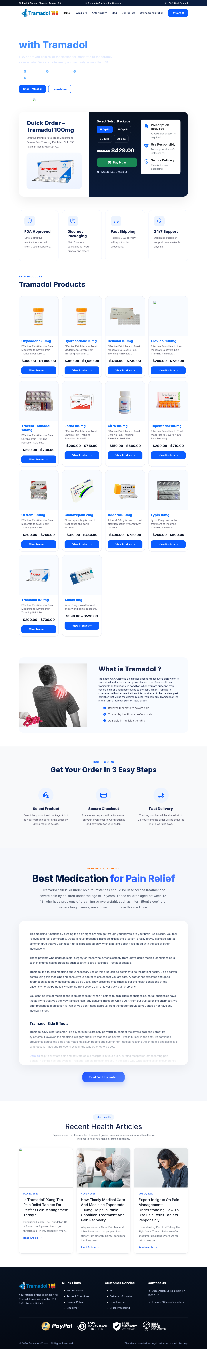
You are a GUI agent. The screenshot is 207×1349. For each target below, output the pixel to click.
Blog (114, 12)
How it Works (117, 1302)
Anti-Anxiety (99, 12)
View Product (37, 370)
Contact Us (128, 12)
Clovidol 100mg (163, 341)
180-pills (105, 129)
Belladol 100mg (120, 341)
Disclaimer (72, 1307)
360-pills (122, 129)
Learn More (60, 89)
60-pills (121, 138)
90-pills (104, 138)
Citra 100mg (118, 426)
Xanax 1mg (73, 600)
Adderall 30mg (120, 515)
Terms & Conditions (78, 1296)
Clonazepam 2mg (79, 515)
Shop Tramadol (32, 88)
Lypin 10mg (160, 515)
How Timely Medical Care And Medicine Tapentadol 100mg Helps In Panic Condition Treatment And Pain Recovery (103, 1210)
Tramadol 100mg (35, 600)
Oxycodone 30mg (36, 341)
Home (66, 12)
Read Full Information (103, 1077)
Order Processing (120, 1307)
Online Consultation (152, 12)
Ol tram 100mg (33, 515)
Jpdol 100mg (75, 426)
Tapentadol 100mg (166, 426)
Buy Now (119, 162)
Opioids (35, 1055)
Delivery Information (121, 1296)
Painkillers (81, 12)
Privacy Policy (75, 1302)
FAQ (112, 1290)
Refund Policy (75, 1290)
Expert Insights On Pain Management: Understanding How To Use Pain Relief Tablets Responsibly (159, 1210)
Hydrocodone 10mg (81, 341)
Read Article (30, 1237)
